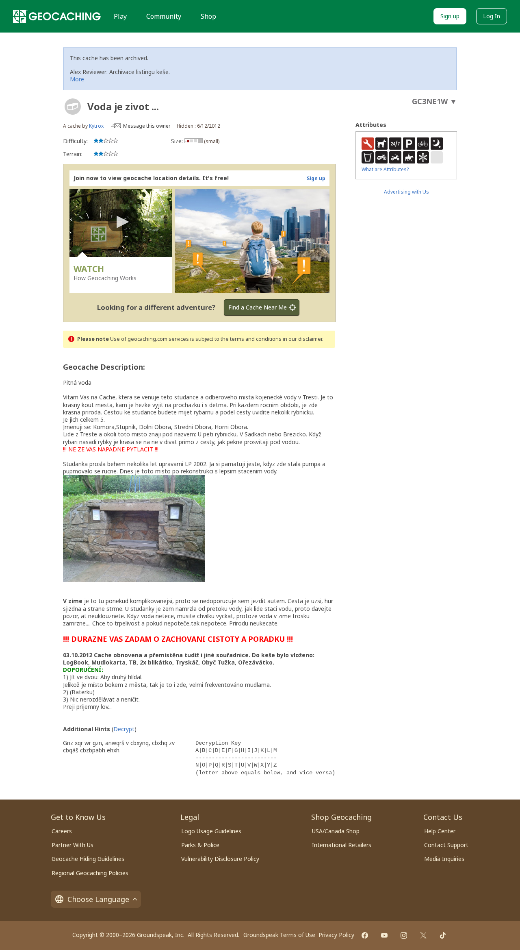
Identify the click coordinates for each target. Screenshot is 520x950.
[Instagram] (404, 935)
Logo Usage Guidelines (211, 831)
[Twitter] (423, 935)
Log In (491, 16)
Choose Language (98, 899)
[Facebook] (365, 935)
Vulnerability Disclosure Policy (220, 859)
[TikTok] (443, 935)
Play (120, 16)
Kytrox (96, 125)
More (77, 79)
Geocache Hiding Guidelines (88, 859)
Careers (62, 831)
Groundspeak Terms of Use (279, 935)
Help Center (439, 831)
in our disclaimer (302, 339)
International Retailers (341, 845)
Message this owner (147, 125)
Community (163, 16)
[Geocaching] (57, 16)
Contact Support (446, 845)
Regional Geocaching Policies (90, 873)
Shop (208, 16)
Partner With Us (72, 845)
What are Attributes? (385, 169)
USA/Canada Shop (336, 831)
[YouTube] (384, 935)
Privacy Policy (336, 935)
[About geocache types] (72, 106)
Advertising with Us (406, 191)
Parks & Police (200, 845)
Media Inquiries (444, 859)
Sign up (449, 16)
